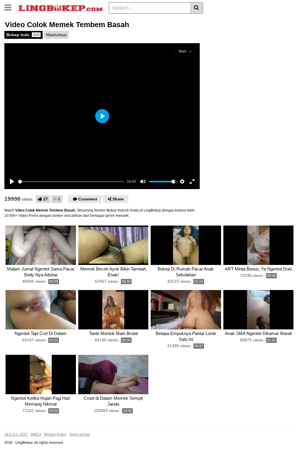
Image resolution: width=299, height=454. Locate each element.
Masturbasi (56, 34)
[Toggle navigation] (10, 7)
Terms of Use (79, 434)
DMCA (36, 434)
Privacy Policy (55, 434)
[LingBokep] (61, 8)
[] (196, 8)
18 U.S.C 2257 (16, 434)
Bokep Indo (23, 34)
